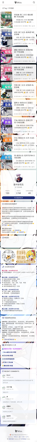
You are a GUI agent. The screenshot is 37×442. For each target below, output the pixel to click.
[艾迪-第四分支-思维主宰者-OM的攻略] (7, 125)
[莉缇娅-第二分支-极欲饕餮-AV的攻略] (7, 20)
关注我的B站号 (18, 198)
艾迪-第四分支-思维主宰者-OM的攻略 (23, 121)
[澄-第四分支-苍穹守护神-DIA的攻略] (7, 160)
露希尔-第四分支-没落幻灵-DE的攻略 (23, 104)
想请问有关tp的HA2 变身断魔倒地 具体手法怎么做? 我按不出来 (18, 381)
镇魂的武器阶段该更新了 (10, 421)
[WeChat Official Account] (18, 256)
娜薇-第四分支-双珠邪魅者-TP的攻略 (23, 51)
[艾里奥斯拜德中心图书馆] (18, 2)
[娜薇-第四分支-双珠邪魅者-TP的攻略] (7, 55)
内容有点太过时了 (8, 411)
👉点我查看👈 (17, 230)
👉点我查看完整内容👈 (9, 339)
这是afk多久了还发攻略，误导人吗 (12, 402)
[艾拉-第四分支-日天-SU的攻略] (7, 143)
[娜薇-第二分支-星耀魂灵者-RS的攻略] (7, 72)
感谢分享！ (6, 392)
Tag (5, 8)
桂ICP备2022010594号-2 (19, 435)
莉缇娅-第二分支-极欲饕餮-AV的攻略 (23, 16)
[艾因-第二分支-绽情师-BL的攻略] (7, 90)
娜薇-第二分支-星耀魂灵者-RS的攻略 (23, 68)
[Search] (34, 2)
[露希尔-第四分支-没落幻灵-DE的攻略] (7, 108)
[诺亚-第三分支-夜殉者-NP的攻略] (7, 37)
